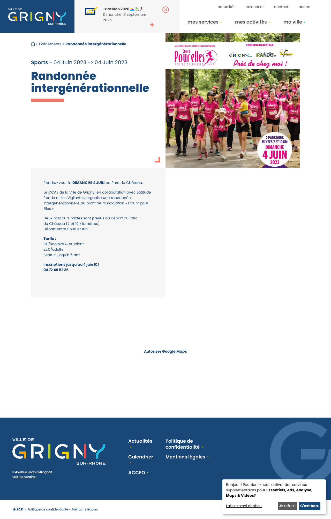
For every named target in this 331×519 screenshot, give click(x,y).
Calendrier (255, 6)
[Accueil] (33, 44)
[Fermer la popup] (165, 9)
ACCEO (304, 6)
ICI (96, 264)
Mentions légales (185, 457)
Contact (281, 6)
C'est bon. (309, 505)
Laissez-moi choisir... (244, 505)
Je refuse (287, 505)
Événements (50, 44)
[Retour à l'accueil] (37, 16)
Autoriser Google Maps (165, 351)
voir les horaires (24, 476)
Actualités (226, 6)
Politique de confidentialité (183, 444)
